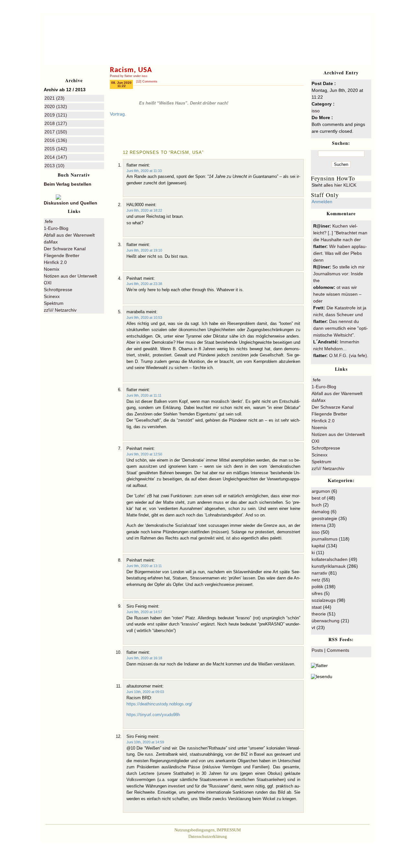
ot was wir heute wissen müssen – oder (337, 294)
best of (319, 498)
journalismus (325, 538)
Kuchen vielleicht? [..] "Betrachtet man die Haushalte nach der (340, 232)
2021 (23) (54, 98)
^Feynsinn (316, 32)
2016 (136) (55, 140)
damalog (320, 511)
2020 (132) (55, 106)
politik (317, 586)
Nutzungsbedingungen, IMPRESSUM (207, 829)
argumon (321, 491)
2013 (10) (54, 165)
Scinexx (52, 296)
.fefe (48, 221)
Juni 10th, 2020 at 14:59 (145, 742)
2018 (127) (55, 123)
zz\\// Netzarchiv (60, 310)
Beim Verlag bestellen (67, 184)
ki (313, 552)
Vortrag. (118, 114)
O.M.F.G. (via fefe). (348, 355)
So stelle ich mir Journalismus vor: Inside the (339, 273)
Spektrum (54, 303)
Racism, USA (131, 70)
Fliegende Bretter (61, 255)
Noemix (51, 269)
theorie (319, 613)
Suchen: (341, 143)
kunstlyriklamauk (329, 566)
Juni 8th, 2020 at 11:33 (144, 171)
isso (144, 76)
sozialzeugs (324, 600)
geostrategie (324, 518)
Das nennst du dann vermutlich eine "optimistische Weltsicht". (340, 328)
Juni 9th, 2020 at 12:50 (144, 454)
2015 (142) (55, 148)
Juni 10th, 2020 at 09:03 (145, 692)
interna (319, 525)
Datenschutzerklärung (207, 836)
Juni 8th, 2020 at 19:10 (144, 250)
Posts (317, 650)
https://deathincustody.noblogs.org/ (159, 703)
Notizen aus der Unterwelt (70, 276)
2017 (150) (55, 131)
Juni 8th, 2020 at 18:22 (144, 210)
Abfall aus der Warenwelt (69, 235)
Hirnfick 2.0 (55, 262)
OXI (48, 282)
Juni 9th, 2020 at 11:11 (143, 395)
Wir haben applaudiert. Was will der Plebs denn (340, 253)
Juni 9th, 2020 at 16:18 (144, 658)
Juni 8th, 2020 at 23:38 (144, 284)
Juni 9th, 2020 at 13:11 (144, 566)
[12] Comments (146, 81)
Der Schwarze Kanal (65, 248)
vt (313, 627)
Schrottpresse (58, 289)
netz (316, 579)
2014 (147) (55, 157)
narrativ (319, 573)
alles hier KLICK (340, 185)
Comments (338, 650)
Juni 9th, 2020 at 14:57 (144, 612)
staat (317, 607)
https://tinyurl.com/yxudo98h (153, 714)
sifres (317, 593)
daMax (51, 241)
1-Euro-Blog (56, 228)
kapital (318, 545)
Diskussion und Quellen (70, 202)
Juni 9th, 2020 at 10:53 (144, 317)
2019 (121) (55, 115)
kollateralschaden (330, 559)
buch (317, 504)
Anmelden (322, 201)
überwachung (325, 620)
